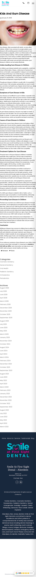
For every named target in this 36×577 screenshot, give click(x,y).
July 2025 (3, 324)
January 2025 (5, 337)
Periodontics (4, 278)
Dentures (14, 508)
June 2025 (3, 327)
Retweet (5, 251)
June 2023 (3, 377)
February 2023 (5, 390)
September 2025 (6, 318)
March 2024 (4, 357)
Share (12, 251)
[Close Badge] (34, 571)
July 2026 (3, 291)
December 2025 (6, 308)
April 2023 (3, 384)
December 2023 (6, 364)
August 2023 (4, 374)
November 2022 (6, 400)
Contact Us (18, 494)
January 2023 (5, 394)
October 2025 (5, 314)
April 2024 (3, 354)
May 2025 (3, 331)
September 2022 (6, 407)
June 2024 (3, 351)
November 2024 (6, 341)
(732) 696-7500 (18, 478)
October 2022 (5, 403)
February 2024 (5, 361)
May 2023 (3, 380)
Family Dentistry (11, 501)
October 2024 (5, 344)
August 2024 (4, 347)
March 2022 (4, 427)
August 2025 (4, 321)
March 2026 (4, 301)
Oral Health (4, 268)
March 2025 (4, 334)
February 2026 (5, 304)
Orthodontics (5, 275)
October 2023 (5, 367)
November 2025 (6, 311)
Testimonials (25, 438)
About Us (10, 438)
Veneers (24, 505)
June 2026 (3, 294)
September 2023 (6, 370)
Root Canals (23, 508)
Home (4, 438)
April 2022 (3, 423)
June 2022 (3, 417)
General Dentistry (6, 265)
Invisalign (17, 505)
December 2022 (6, 397)
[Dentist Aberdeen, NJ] (5, 6)
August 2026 (4, 288)
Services (17, 438)
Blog (32, 438)
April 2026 (3, 298)
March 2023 (4, 387)
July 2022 (3, 413)
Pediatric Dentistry (7, 272)
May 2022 (3, 420)
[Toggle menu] (33, 3)
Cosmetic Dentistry (7, 262)
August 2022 (4, 410)
